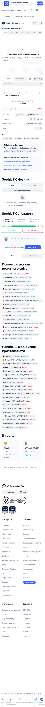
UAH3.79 (18, 408)
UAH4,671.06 (18, 371)
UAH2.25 (16, 356)
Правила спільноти (30, 560)
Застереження (28, 565)
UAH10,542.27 (19, 416)
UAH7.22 (16, 397)
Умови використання (31, 530)
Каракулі (6, 591)
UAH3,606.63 (20, 379)
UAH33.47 (15, 405)
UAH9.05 (17, 401)
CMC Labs (6, 534)
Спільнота (26, 614)
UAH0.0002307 (20, 420)
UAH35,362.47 (18, 386)
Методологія (27, 569)
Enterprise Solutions (31, 138)
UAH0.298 (17, 412)
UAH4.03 (14, 382)
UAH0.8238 (21, 364)
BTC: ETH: (18, 10)
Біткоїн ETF (7, 547)
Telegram (26, 619)
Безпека (26, 573)
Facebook (26, 627)
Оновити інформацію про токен (18, 161)
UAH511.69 (18, 390)
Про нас (25, 525)
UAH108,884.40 (20, 375)
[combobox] (22, 84)
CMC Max (6, 538)
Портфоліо (6, 578)
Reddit (25, 632)
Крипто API (7, 551)
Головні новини (8, 543)
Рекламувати (7, 530)
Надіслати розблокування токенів (19, 165)
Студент (5, 525)
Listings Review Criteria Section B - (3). (20, 151)
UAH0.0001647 (18, 423)
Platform (18, 138)
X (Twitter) (26, 610)
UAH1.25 (16, 427)
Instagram (26, 623)
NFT (3, 573)
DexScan (5, 556)
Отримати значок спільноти (16, 169)
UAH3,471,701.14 (19, 360)
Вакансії (26, 578)
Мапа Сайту (7, 595)
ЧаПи (4, 632)
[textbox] (25, 240)
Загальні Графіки (9, 569)
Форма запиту (8, 619)
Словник (5, 636)
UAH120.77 (22, 393)
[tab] (30, 79)
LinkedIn (26, 636)
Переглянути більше (34, 220)
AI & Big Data (7, 138)
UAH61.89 (16, 367)
